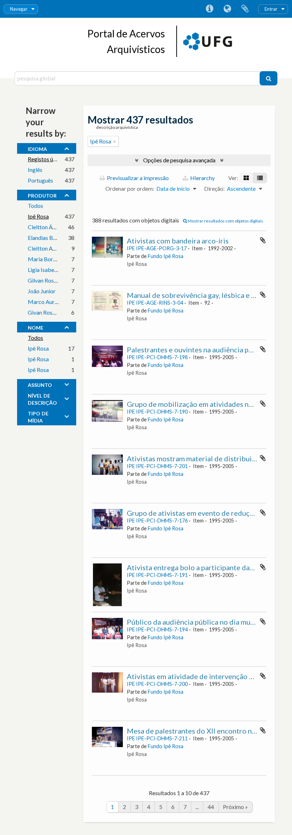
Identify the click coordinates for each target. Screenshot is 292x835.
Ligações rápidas (209, 9)
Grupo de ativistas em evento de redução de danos (207, 513)
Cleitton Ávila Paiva (51, 227)
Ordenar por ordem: (129, 188)
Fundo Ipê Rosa (165, 256)
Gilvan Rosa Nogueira (54, 280)
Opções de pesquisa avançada (179, 160)
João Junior (42, 291)
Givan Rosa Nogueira (53, 312)
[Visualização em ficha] (246, 178)
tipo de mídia (38, 416)
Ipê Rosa (38, 216)
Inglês (35, 169)
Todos (35, 205)
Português (40, 180)
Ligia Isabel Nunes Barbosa (61, 269)
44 (211, 806)
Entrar (271, 9)
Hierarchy (202, 177)
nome (35, 326)
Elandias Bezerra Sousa (56, 237)
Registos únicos (47, 159)
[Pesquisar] (268, 78)
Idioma (227, 9)
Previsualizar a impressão (137, 177)
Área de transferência (245, 9)
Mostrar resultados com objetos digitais (225, 221)
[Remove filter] (114, 141)
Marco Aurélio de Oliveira (59, 301)
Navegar (18, 9)
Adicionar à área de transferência (262, 240)
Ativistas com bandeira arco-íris (178, 240)
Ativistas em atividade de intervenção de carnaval (206, 676)
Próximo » (235, 806)
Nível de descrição (42, 398)
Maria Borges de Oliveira (58, 259)
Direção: (214, 188)
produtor (42, 194)
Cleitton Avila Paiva (51, 248)
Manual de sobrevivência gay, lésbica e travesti (201, 295)
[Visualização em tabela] (260, 178)
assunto (40, 384)
